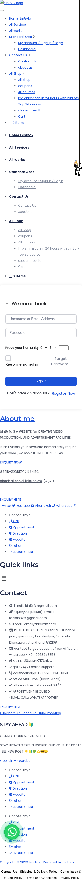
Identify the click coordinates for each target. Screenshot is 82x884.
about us (25, 67)
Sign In (41, 381)
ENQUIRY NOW (11, 462)
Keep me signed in (21, 364)
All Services (18, 24)
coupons (25, 86)
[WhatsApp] (12, 832)
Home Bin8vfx (20, 18)
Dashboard (27, 49)
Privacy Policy (69, 877)
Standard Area (21, 172)
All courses (26, 92)
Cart (21, 116)
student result (29, 110)
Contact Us (18, 55)
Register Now (63, 393)
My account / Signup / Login (40, 43)
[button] (41, 578)
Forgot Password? (60, 361)
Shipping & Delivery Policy (38, 871)
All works (15, 30)
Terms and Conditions (41, 877)
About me (17, 418)
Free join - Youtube (15, 760)
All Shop (15, 73)
